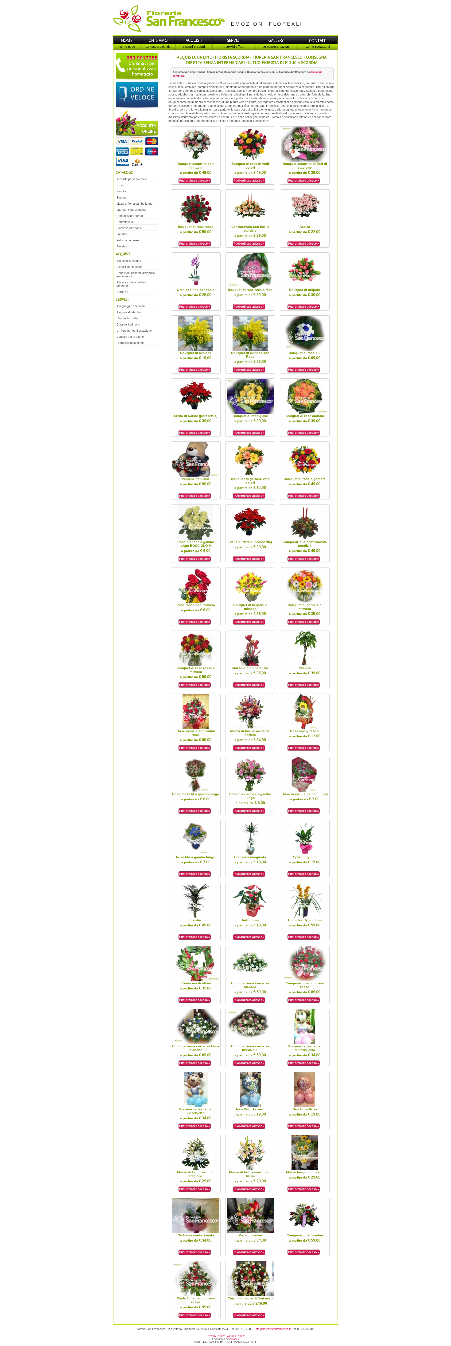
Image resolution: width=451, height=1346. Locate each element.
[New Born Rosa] (304, 1106)
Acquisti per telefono (130, 267)
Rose (120, 185)
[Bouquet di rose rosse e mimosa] (195, 665)
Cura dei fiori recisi (128, 324)
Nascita (121, 191)
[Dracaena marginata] (250, 854)
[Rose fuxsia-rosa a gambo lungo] (250, 791)
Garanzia (122, 292)
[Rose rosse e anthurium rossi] (196, 728)
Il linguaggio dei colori (131, 306)
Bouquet (122, 197)
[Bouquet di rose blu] (304, 350)
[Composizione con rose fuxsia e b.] (250, 1043)
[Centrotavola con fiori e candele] (250, 224)
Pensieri (122, 246)
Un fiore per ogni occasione (134, 330)
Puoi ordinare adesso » (194, 180)
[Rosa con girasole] (305, 728)
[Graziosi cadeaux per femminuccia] (304, 1043)
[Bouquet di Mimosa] (195, 350)
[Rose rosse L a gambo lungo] (305, 791)
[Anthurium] (250, 917)
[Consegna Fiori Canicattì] (225, 34)
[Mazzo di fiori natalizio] (250, 665)
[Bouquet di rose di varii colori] (250, 161)
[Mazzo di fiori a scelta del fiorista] (250, 728)
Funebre (122, 234)
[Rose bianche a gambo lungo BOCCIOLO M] (195, 539)
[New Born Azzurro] (250, 1106)
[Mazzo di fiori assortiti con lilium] (250, 1169)
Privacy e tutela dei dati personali (131, 284)
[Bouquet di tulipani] (304, 287)
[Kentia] (195, 917)
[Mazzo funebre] (250, 1232)
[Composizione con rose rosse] (304, 980)
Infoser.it (234, 1339)
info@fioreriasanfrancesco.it (273, 1329)
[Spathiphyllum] (304, 854)
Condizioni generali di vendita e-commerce (136, 274)
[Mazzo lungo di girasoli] (305, 1169)
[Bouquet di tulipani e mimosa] (250, 602)
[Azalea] (304, 224)
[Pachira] (304, 665)
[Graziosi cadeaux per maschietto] (196, 1106)
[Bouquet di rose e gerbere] (304, 476)
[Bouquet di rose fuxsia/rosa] (250, 287)
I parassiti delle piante (130, 343)
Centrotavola (125, 222)
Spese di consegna (129, 260)
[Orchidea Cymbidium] (304, 917)
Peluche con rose (128, 240)
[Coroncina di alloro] (195, 980)
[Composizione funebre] (304, 1232)
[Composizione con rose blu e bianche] (195, 1043)
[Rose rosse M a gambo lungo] (196, 791)
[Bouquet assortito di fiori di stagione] (304, 161)
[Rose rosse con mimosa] (195, 602)
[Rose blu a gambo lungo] (196, 854)
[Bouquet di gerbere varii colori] (250, 476)
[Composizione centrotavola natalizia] (304, 539)
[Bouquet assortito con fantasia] (195, 161)
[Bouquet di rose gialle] (250, 413)
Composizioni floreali (130, 216)
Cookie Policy (236, 1336)
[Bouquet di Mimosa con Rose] (250, 350)
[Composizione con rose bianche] (250, 980)
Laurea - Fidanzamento (131, 209)
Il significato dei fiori (129, 312)
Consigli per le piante (130, 336)
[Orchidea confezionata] (195, 1232)
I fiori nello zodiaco (128, 318)
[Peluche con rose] (195, 476)
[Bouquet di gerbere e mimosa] (305, 602)
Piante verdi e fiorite (129, 228)
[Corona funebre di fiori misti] (250, 1295)
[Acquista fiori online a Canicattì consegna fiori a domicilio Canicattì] (136, 138)
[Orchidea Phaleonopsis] (195, 287)
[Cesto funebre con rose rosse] (195, 1295)
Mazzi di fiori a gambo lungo (134, 203)
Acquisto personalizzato (132, 179)
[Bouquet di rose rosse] (195, 224)
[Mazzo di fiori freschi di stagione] (195, 1169)
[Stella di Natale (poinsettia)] (195, 413)
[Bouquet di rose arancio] (304, 413)
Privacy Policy (216, 1336)
